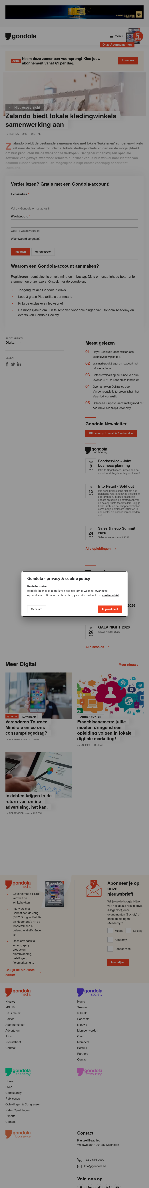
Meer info (36, 609)
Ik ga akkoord (110, 609)
